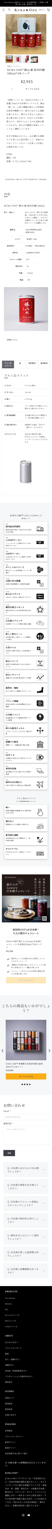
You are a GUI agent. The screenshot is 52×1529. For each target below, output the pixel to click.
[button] (3, 10)
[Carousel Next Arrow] (49, 1050)
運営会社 (8, 1382)
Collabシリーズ (11, 1327)
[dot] (22, 1084)
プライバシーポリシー (14, 1437)
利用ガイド (9, 1398)
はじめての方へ (11, 1342)
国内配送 (8, 1404)
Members (8, 1304)
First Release (10, 1298)
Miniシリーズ (10, 1321)
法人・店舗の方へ (12, 1359)
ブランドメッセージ (13, 1348)
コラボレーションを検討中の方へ (19, 1376)
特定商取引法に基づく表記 (16, 1453)
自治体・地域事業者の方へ (16, 1371)
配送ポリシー (10, 1448)
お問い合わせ (10, 1415)
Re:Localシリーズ (12, 1315)
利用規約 (8, 1431)
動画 (7, 1354)
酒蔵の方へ (9, 1365)
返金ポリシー (10, 1442)
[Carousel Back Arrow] (2, 1050)
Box (6, 1309)
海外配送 (8, 1409)
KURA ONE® (16, 1527)
